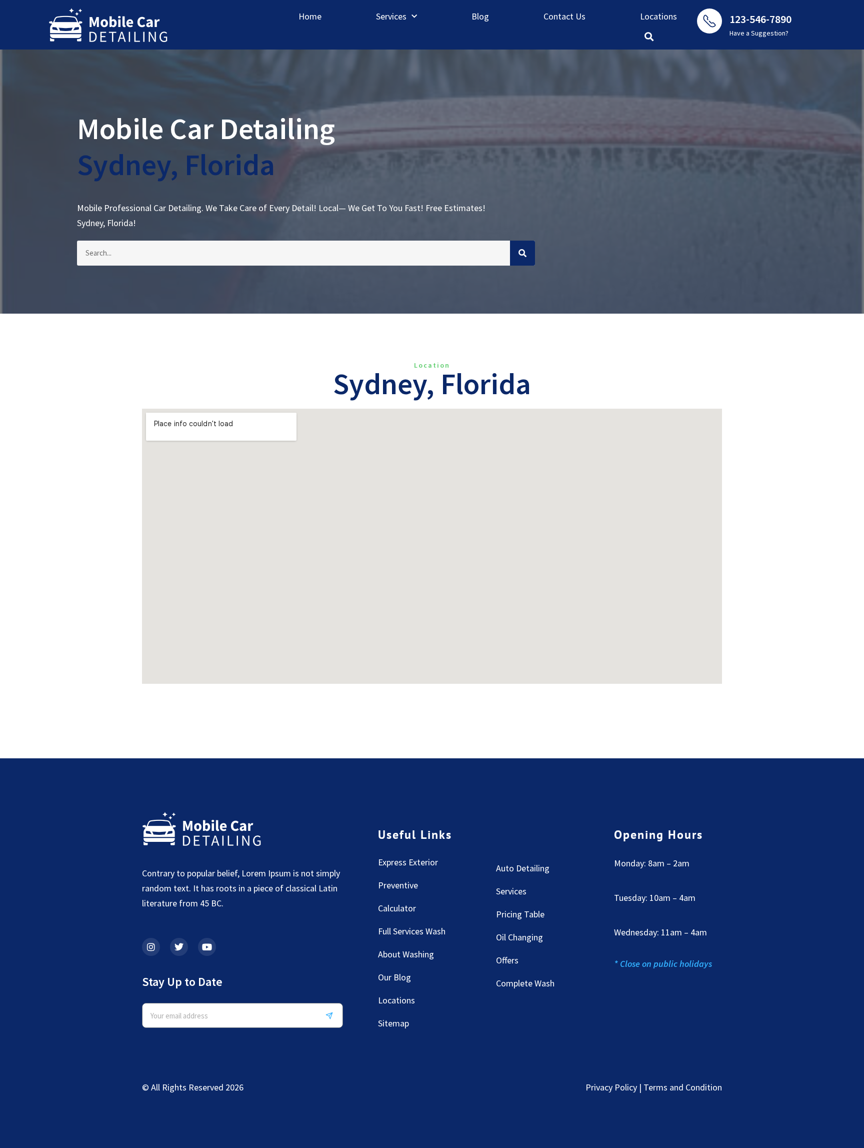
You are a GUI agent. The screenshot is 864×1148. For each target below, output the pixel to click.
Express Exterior (408, 862)
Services (391, 16)
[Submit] (333, 1015)
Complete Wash (525, 983)
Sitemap (393, 1023)
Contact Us (565, 16)
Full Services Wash (412, 931)
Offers (507, 960)
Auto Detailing (523, 868)
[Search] (522, 253)
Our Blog (394, 977)
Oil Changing (519, 937)
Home (310, 16)
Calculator (397, 908)
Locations (658, 16)
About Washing (406, 954)
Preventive (398, 885)
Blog (480, 16)
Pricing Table (520, 914)
